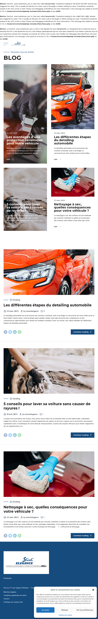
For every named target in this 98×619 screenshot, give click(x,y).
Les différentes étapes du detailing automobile (72, 140)
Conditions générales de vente (15, 595)
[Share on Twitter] (10, 332)
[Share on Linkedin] (15, 332)
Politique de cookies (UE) (13, 602)
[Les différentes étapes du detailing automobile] (73, 96)
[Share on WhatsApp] (19, 332)
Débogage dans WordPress (79, 34)
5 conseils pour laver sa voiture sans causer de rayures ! (25, 207)
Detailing (16, 300)
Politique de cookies (65, 615)
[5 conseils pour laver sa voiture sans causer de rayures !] (49, 371)
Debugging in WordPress (44, 9)
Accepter (45, 610)
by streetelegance (31, 311)
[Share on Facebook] (5, 332)
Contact (6, 599)
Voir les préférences (84, 610)
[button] (93, 590)
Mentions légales (10, 592)
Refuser (65, 610)
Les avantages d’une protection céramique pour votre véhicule (25, 140)
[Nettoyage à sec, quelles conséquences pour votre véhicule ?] (73, 182)
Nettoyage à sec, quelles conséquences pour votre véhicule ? (72, 207)
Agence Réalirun (22, 588)
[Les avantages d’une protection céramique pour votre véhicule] (25, 113)
